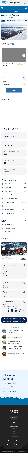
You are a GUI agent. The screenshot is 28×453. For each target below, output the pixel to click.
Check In (4, 75)
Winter (10, 11)
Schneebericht (11, 20)
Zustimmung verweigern (14, 436)
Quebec (21, 321)
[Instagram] (16, 440)
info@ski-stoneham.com (9, 391)
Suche (14, 90)
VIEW (23, 258)
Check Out (5, 81)
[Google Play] (11, 444)
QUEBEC (3, 17)
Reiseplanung (13, 8)
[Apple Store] (18, 444)
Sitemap (14, 433)
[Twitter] (12, 440)
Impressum (14, 428)
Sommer (16, 11)
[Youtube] (8, 440)
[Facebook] (20, 440)
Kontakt (14, 422)
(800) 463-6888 (6, 388)
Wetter (6, 8)
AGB (14, 431)
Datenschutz (14, 430)
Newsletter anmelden (14, 426)
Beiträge (20, 8)
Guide (3, 20)
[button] (26, 7)
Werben (14, 424)
